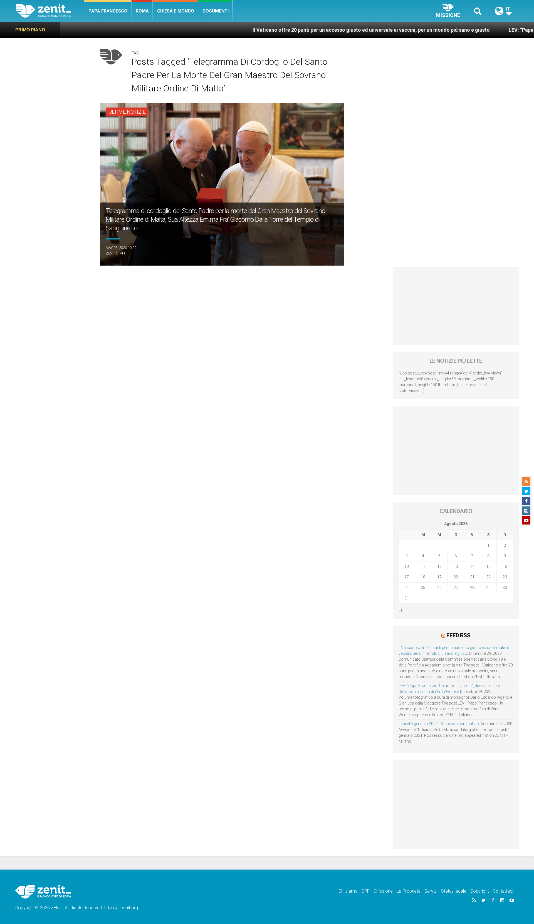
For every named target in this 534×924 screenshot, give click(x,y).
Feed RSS (458, 635)
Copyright (479, 891)
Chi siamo (348, 891)
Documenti (215, 11)
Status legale (453, 891)
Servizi (430, 891)
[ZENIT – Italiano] (50, 11)
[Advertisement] (456, 306)
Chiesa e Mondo (175, 11)
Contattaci (503, 891)
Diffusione (383, 891)
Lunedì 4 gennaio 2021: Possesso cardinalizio (439, 723)
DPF (366, 891)
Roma (142, 11)
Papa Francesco (107, 11)
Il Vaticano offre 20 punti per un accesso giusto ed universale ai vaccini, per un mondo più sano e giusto (317, 30)
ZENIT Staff (116, 253)
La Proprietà (409, 891)
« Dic (403, 610)
